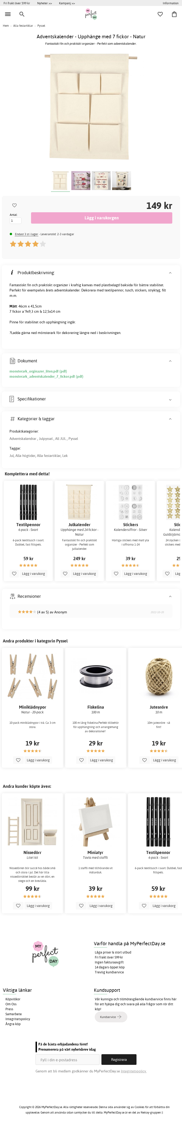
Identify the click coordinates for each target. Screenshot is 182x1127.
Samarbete (13, 1014)
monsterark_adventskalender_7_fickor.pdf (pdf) (46, 376)
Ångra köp (13, 1024)
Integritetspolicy (17, 1019)
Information (170, 3)
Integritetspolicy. (134, 1071)
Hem (6, 25)
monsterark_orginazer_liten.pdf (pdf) (38, 371)
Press (9, 1009)
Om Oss (11, 1004)
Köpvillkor (12, 999)
